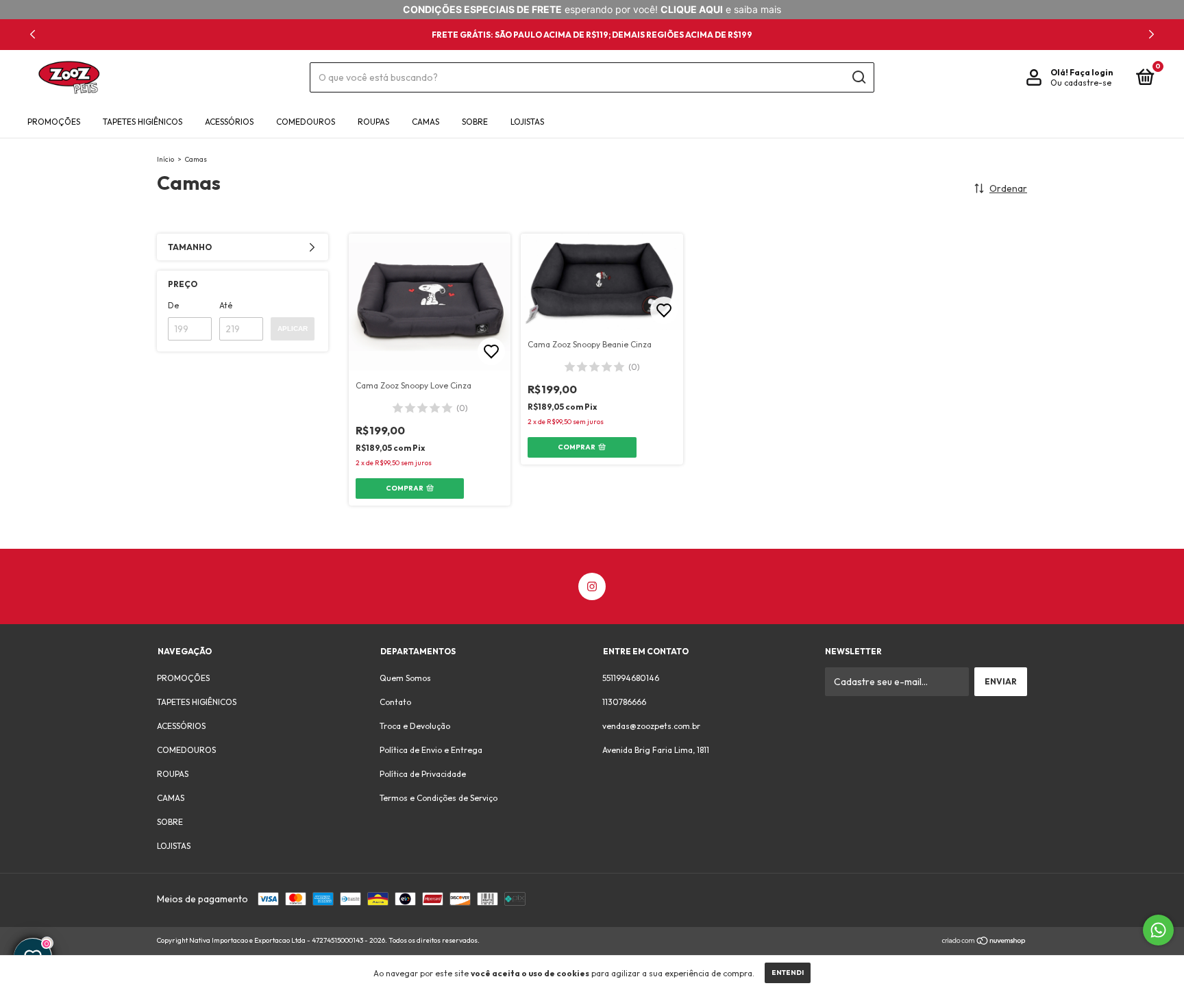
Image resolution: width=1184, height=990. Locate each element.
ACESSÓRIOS (229, 121)
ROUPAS (373, 121)
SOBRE (475, 121)
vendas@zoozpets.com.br (651, 726)
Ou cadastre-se (1080, 82)
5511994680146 (630, 678)
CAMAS (425, 121)
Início (165, 159)
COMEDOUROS (305, 121)
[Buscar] (858, 77)
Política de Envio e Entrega (431, 750)
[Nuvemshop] (984, 942)
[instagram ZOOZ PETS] (592, 586)
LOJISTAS (527, 121)
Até (225, 305)
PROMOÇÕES (53, 121)
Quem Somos (405, 678)
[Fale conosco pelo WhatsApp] (1158, 930)
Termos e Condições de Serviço (438, 798)
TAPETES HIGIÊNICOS (142, 121)
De (173, 305)
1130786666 (624, 702)
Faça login (1091, 72)
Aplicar (293, 328)
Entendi (788, 972)
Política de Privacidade (423, 774)
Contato (395, 702)
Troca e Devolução (415, 726)
